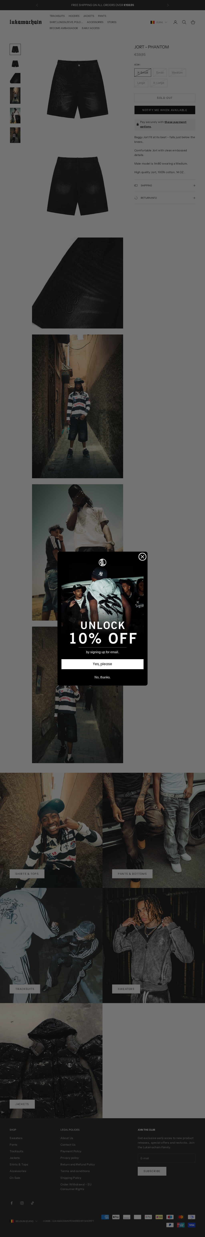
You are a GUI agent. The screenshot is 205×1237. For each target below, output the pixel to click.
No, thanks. (102, 677)
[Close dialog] (142, 556)
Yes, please (102, 664)
